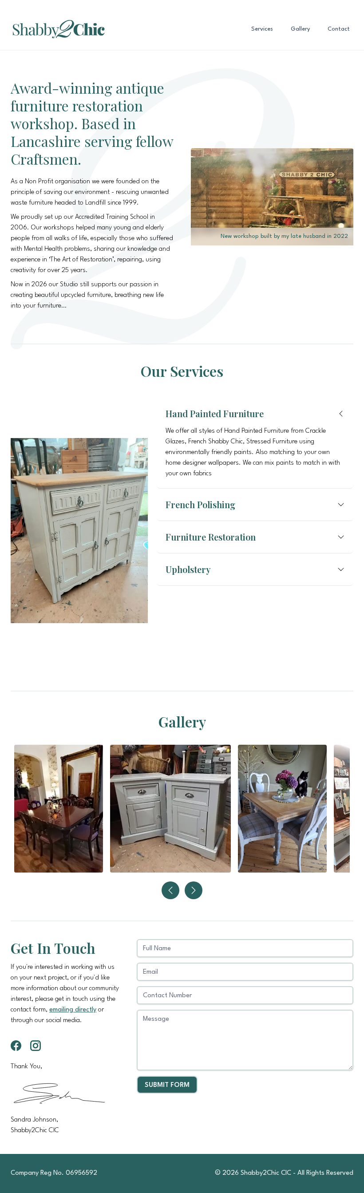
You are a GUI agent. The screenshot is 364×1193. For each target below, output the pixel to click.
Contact (339, 29)
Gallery (300, 29)
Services (262, 29)
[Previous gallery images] (170, 890)
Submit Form (167, 1085)
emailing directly (72, 1010)
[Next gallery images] (193, 890)
